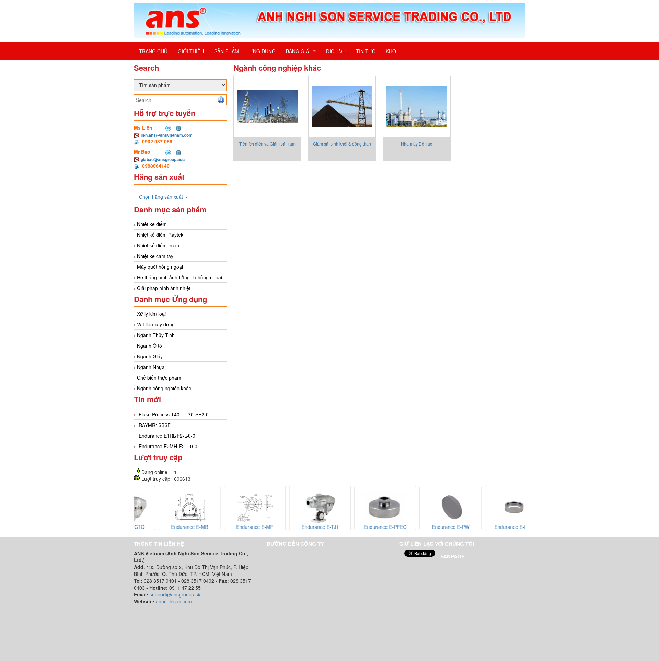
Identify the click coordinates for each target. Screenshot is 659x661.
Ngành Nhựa (151, 366)
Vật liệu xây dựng (156, 324)
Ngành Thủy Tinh (156, 335)
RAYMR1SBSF (155, 424)
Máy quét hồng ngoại (160, 266)
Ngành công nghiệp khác (164, 388)
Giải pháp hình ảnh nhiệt (163, 288)
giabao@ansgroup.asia (163, 159)
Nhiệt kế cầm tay (155, 256)
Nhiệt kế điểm (152, 224)
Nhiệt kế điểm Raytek (160, 234)
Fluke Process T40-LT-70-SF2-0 (174, 414)
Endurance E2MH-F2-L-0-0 (168, 446)
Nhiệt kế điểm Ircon (158, 245)
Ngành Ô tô (149, 345)
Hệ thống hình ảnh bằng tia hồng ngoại (179, 277)
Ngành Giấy (150, 356)
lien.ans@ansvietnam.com (167, 135)
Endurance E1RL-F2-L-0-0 (167, 435)
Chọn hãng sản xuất (161, 196)
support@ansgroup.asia (176, 594)
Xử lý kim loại (151, 313)
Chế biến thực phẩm (159, 377)
